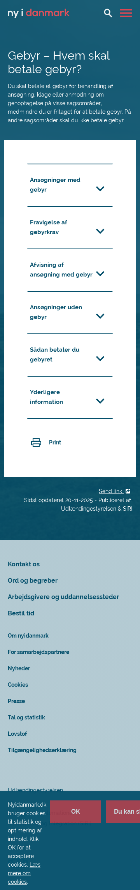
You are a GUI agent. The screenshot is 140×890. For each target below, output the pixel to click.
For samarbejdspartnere (38, 652)
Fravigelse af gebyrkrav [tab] (48, 227)
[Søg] (108, 13)
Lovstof (17, 734)
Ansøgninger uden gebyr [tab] (56, 312)
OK (75, 811)
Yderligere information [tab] (46, 397)
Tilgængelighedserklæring (42, 750)
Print (55, 442)
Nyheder (19, 668)
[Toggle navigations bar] (127, 13)
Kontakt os (24, 564)
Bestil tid (21, 613)
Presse (16, 701)
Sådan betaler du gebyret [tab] (54, 354)
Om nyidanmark (28, 636)
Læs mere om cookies (24, 873)
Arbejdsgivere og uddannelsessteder (63, 597)
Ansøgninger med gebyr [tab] (55, 184)
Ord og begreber (33, 580)
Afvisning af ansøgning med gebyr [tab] (61, 269)
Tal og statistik (26, 717)
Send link (111, 491)
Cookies (18, 685)
